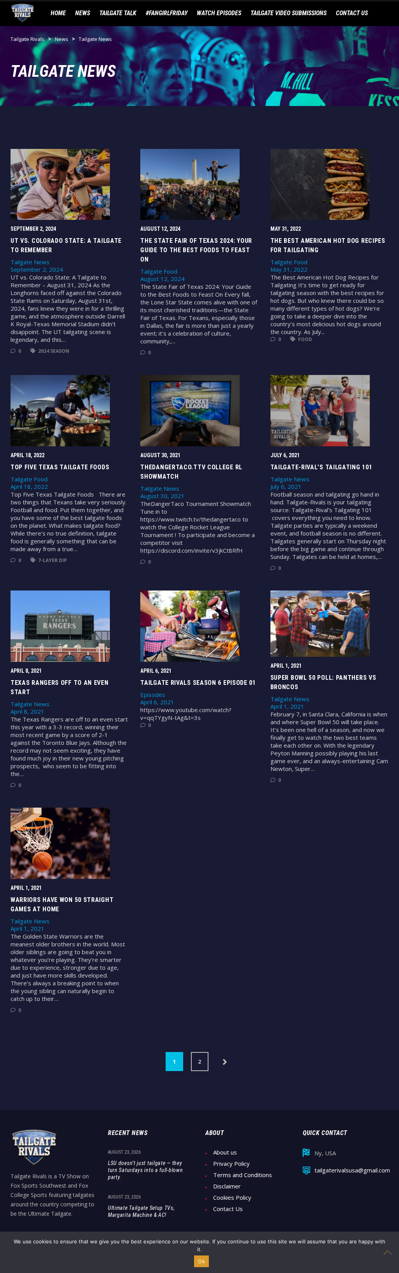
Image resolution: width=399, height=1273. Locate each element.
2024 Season (53, 351)
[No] (389, 1252)
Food (304, 339)
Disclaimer (227, 1186)
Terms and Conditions (242, 1175)
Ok (201, 1261)
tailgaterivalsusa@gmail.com (352, 1170)
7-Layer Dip (52, 560)
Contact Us (228, 1209)
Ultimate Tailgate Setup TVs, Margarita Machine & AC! (141, 1211)
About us (225, 1152)
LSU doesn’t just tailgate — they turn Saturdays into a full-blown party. (145, 1170)
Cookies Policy (232, 1197)
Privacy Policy (231, 1163)
